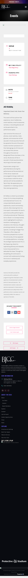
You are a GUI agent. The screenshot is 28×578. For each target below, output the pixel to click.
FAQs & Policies (5, 434)
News (2, 422)
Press (2, 420)
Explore (3, 408)
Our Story (4, 400)
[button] (26, 7)
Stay (6, 440)
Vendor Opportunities (7, 417)
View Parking (13, 75)
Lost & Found (4, 414)
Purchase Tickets (14, 2)
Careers (4, 403)
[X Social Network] (12, 312)
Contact (3, 411)
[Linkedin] (15, 312)
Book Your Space (5, 432)
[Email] (18, 312)
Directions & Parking (7, 429)
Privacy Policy (14, 572)
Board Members (6, 406)
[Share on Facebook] (8, 312)
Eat (2, 440)
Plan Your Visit (5, 437)
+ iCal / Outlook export (14, 332)
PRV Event (15, 343)
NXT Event (12, 348)
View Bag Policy (13, 67)
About (2, 397)
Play (11, 440)
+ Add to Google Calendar (14, 327)
